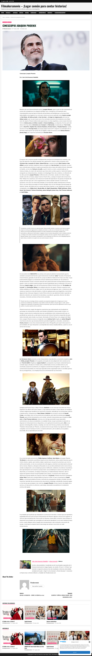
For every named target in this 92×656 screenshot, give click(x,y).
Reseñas (27, 12)
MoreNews (54, 654)
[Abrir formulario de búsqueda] (90, 13)
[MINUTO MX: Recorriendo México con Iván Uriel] (35, 638)
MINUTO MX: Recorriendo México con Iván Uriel (34, 647)
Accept (75, 652)
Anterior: (32, 594)
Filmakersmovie (7, 28)
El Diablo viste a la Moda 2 (9, 621)
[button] (89, 642)
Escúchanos (33, 12)
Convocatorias (42, 12)
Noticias (21, 12)
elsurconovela (53, 561)
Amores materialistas (51, 621)
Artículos (15, 12)
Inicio (2, 12)
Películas (8, 12)
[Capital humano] (35, 613)
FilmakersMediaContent (60, 12)
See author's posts (37, 586)
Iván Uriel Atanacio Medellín (40, 561)
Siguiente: (61, 595)
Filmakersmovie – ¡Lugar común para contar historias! (34, 6)
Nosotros (50, 12)
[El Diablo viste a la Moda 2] (13, 613)
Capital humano (28, 621)
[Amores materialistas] (57, 613)
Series (32, 643)
